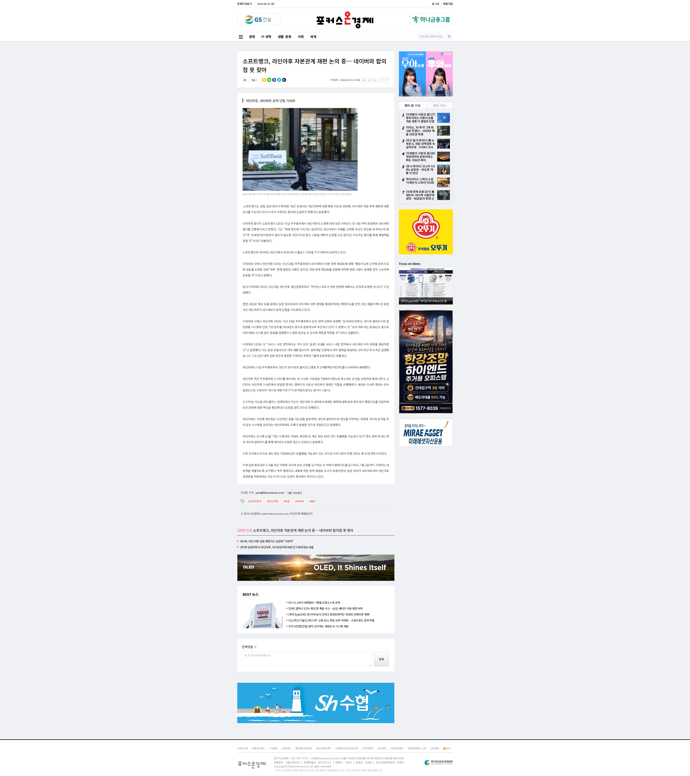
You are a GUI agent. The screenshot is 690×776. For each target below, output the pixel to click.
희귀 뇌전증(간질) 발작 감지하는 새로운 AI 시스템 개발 (318, 626)
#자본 (287, 501)
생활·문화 (284, 36)
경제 (252, 36)
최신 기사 (439, 105)
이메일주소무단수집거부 (346, 748)
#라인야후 (272, 501)
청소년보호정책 (323, 748)
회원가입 (448, 4)
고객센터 (435, 748)
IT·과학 (266, 36)
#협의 (312, 501)
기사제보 (273, 748)
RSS (448, 748)
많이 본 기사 (412, 105)
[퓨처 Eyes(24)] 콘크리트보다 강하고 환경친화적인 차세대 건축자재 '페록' (329, 614)
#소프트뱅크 (255, 501)
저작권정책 (368, 748)
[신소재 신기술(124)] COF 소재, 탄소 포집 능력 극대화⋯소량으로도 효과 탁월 (331, 620)
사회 (301, 36)
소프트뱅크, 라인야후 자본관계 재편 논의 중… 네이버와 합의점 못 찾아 (314, 65)
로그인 (435, 4)
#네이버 (299, 501)
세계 (313, 36)
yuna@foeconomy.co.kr (270, 492)
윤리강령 (382, 748)
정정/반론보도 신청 (417, 748)
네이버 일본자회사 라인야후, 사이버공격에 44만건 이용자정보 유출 (277, 547)
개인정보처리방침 (303, 748)
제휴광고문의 (258, 748)
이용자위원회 (397, 748)
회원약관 (286, 748)
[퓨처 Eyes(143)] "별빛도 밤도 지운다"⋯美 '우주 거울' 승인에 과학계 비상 (427, 301)
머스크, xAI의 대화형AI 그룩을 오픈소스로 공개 (314, 602)
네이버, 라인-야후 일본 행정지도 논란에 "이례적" (266, 541)
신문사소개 (242, 748)
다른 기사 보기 (295, 493)
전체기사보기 (244, 4)
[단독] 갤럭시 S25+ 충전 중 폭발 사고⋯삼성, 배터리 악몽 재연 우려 (325, 608)
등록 (381, 659)
